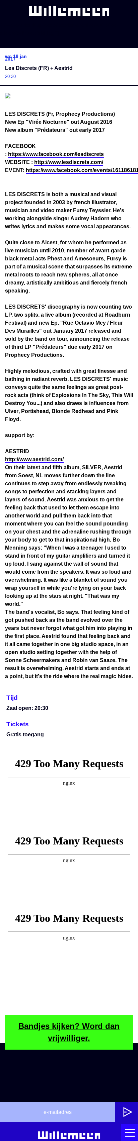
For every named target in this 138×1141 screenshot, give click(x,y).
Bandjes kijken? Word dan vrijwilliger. (69, 1032)
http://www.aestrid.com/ (34, 459)
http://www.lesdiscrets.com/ (68, 162)
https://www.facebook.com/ (56, 154)
